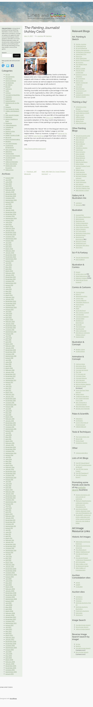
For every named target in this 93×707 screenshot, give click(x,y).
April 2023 (8, 247)
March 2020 (9, 319)
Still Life (78, 66)
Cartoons (8, 89)
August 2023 (9, 241)
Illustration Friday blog (83, 233)
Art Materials (9, 83)
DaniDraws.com (81, 243)
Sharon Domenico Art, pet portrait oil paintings (83, 497)
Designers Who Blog (82, 245)
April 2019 (8, 342)
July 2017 (8, 384)
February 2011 (9, 540)
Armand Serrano (81, 382)
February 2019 (9, 346)
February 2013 (9, 492)
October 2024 (10, 216)
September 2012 (10, 502)
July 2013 (8, 481)
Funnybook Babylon (82, 317)
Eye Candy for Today (12, 109)
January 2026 (9, 192)
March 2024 (9, 226)
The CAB (78, 372)
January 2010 (9, 567)
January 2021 (9, 299)
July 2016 (8, 409)
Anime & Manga (10, 81)
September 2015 (10, 429)
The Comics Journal (82, 313)
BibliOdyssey (80, 219)
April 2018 (8, 366)
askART (78, 585)
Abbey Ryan (80, 121)
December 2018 (10, 350)
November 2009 (10, 571)
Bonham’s (79, 599)
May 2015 (8, 437)
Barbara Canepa (81, 278)
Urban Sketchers (81, 58)
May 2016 (8, 413)
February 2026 (10, 190)
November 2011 (10, 522)
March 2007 (9, 635)
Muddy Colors (80, 349)
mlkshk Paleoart (81, 427)
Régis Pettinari (80, 158)
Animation (8, 79)
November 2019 (10, 328)
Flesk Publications (81, 276)
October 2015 (9, 427)
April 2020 (8, 317)
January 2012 (9, 518)
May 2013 (8, 486)
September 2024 (11, 218)
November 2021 (10, 279)
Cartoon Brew (80, 364)
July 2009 (8, 579)
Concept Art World (82, 370)
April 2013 (8, 488)
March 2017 (9, 392)
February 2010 (9, 565)
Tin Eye (78, 644)
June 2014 (8, 459)
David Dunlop (80, 89)
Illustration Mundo (81, 225)
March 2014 (9, 465)
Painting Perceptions (82, 50)
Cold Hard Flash (81, 368)
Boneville (79, 325)
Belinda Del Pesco (81, 162)
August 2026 (9, 178)
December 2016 (10, 398)
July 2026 (8, 180)
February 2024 (10, 228)
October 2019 (9, 330)
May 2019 (8, 340)
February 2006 (10, 662)
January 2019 (9, 348)
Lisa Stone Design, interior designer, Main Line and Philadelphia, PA (84, 511)
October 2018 (9, 354)
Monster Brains (81, 235)
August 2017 (9, 382)
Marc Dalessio (80, 144)
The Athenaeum (81, 550)
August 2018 (9, 358)
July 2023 (8, 243)
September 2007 (11, 623)
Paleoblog (79, 419)
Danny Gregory (81, 229)
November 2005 (10, 668)
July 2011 (8, 530)
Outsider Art (9, 127)
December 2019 (10, 326)
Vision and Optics (11, 164)
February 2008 (10, 613)
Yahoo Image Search (83, 629)
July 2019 (8, 336)
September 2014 (10, 453)
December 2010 (10, 544)
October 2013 (9, 475)
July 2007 (8, 627)
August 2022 (9, 261)
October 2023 (9, 237)
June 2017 (8, 386)
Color (7, 91)
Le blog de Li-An (81, 274)
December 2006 (10, 641)
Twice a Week (80, 180)
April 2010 (8, 560)
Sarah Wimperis (81, 182)
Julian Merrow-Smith (82, 113)
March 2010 (9, 563)
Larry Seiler (79, 146)
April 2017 (8, 390)
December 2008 (10, 593)
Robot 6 (78, 294)
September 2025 (11, 200)
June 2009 (8, 581)
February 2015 (9, 443)
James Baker (80, 319)
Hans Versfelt (80, 154)
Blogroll (7, 87)
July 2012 (8, 506)
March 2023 (9, 249)
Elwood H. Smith (81, 241)
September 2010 (10, 550)
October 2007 (10, 621)
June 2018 (8, 362)
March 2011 (8, 538)
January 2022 (9, 275)
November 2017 (10, 376)
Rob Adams (79, 184)
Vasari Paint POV (81, 54)
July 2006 (8, 652)
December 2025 (10, 194)
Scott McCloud (81, 311)
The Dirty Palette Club (83, 188)
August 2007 (9, 625)
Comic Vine (79, 298)
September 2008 (11, 599)
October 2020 (10, 305)
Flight (77, 308)
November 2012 (10, 498)
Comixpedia (80, 315)
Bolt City (78, 306)
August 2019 (9, 334)
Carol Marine (80, 119)
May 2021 (8, 291)
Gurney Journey (81, 44)
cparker (40, 36)
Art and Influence (81, 48)
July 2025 (8, 204)
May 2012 (8, 510)
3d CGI (7, 75)
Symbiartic (79, 421)
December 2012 (10, 496)
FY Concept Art (81, 374)
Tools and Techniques (12, 156)
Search (4, 53)
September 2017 (10, 380)
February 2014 (9, 467)
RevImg (78, 646)
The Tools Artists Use (82, 437)
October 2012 (9, 500)
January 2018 (9, 372)
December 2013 (10, 471)
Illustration (8, 117)
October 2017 (9, 378)
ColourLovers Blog (82, 453)
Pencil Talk (79, 439)
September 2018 (10, 356)
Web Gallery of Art (82, 564)
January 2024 (9, 230)
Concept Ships (81, 376)
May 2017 (8, 388)
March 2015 (9, 441)
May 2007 (8, 631)
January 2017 (9, 396)
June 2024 (8, 222)
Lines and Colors (6, 687)
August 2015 (9, 431)
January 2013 (9, 494)
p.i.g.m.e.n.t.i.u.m (81, 91)
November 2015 (10, 425)
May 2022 (8, 267)
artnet (78, 583)
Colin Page (79, 150)
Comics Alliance (81, 300)
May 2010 (8, 558)
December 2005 (10, 666)
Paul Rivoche (80, 329)
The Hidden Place (81, 64)
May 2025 (8, 208)
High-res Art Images (12, 115)
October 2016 (9, 403)
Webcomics (9, 170)
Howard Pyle (80, 215)
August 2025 (9, 202)
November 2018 (10, 352)
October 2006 (10, 646)
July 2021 (8, 287)
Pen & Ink (8, 137)
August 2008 (9, 601)
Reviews (8, 141)
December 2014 (10, 447)
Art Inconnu (79, 62)
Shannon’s (79, 615)
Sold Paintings (38, 136)
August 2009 (9, 577)
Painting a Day (10, 131)
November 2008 (10, 595)
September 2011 (10, 526)
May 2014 (8, 461)
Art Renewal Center (82, 566)
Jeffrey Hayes (80, 117)
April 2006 (8, 658)
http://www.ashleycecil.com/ (35, 149)
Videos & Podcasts (11, 162)
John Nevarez (80, 380)
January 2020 (9, 324)
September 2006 (11, 648)
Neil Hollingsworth (81, 138)
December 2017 (10, 374)
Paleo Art (8, 133)
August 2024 (9, 220)
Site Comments (10, 150)
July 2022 (8, 263)
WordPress (13, 698)
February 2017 (9, 394)
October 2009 (10, 573)
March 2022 (9, 271)
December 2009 (10, 569)
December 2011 (10, 520)
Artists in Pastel (81, 97)
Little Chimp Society (82, 227)
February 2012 (9, 516)
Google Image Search (83, 625)
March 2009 (9, 587)
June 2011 (8, 532)
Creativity (8, 97)
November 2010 (10, 546)
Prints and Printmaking (12, 139)
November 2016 (10, 400)
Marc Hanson (80, 140)
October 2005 (10, 670)
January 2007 (9, 639)
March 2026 (9, 188)
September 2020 (11, 307)
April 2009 (8, 585)
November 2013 (10, 473)
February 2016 (9, 419)
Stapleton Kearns (81, 148)
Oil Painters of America (83, 52)
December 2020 (10, 301)
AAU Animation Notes (83, 406)
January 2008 (9, 615)
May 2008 (8, 607)
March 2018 (9, 368)
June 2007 (8, 629)
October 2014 (9, 451)
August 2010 (9, 552)
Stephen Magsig (81, 174)
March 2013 (9, 490)
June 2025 (8, 206)
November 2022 (10, 257)
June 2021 (8, 289)
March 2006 (9, 660)
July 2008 (8, 603)
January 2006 (9, 664)
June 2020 (8, 313)
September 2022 (11, 259)
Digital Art (8, 99)
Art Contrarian (80, 79)
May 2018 (8, 364)
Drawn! (78, 272)
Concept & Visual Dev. (12, 95)
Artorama (79, 205)
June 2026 (8, 182)
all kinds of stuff (81, 386)
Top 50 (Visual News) (82, 463)
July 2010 (8, 554)
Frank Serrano (80, 172)
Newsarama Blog (81, 296)
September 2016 (10, 405)
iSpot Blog (79, 247)
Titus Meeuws (80, 156)
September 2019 (10, 332)
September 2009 (11, 575)
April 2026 (8, 186)
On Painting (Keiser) (82, 111)
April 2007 (8, 633)
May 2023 (8, 245)
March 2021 (9, 295)
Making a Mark (80, 68)
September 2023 (11, 239)
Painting (8, 129)
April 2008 (8, 609)
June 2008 (8, 605)
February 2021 (9, 297)
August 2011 (9, 528)
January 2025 (9, 210)
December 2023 (10, 232)
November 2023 (10, 234)
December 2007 (10, 617)
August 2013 (9, 479)
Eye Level (79, 87)
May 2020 (8, 315)
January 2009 (9, 591)
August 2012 (9, 504)
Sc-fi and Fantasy (11, 143)
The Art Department (82, 257)
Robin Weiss (80, 164)
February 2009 (10, 589)
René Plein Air (80, 160)
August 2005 (9, 674)
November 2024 (10, 214)
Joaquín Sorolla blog (82, 95)
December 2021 (10, 277)
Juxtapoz (79, 203)
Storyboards (9, 154)
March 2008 (9, 611)
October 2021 (9, 281)
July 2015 (8, 433)
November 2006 (10, 644)
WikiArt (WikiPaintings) (83, 552)
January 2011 (9, 542)
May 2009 (8, 583)
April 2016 (8, 415)
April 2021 (8, 293)
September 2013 (10, 477)
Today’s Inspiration (82, 223)
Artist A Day (79, 81)
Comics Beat (80, 292)
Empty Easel (80, 441)
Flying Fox (79, 56)
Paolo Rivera (80, 304)
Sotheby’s (79, 597)
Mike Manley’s (82, 190)
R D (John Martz (81, 231)
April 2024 (8, 224)
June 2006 (8, 654)
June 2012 (8, 508)
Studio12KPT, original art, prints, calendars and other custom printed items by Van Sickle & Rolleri (83, 519)
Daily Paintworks (81, 123)
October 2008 (10, 597)
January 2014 (9, 469)
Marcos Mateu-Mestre (83, 384)
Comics (8, 93)
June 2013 (8, 484)
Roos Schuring (80, 152)
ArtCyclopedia (80, 562)
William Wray (80, 170)
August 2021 (9, 285)
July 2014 (8, 457)
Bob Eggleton (80, 259)
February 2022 (10, 273)
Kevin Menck (80, 142)
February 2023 (10, 251)
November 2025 (10, 196)
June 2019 (8, 338)
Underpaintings (81, 46)
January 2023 (9, 253)
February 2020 (10, 321)
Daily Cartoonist (81, 331)
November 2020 (10, 303)
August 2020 (9, 309)
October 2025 (10, 198)
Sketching (8, 152)
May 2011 (8, 534)
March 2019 (9, 344)
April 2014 (8, 463)
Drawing (8, 107)
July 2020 (8, 311)
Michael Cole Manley (82, 186)
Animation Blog (81, 366)
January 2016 (9, 421)
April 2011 (8, 536)
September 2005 (11, 672)
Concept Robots (81, 378)
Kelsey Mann (80, 394)
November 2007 (10, 619)
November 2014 (10, 449)
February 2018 (9, 370)
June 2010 (8, 556)
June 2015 (8, 435)
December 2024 (10, 212)
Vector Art (8, 160)
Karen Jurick (80, 115)
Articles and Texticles (83, 409)
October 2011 (9, 524)
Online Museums (10, 125)
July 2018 (8, 360)
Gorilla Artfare (80, 351)
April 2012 (8, 512)
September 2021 (10, 283)
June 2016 (8, 411)
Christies (78, 601)
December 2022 (10, 255)
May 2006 (8, 656)
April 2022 (8, 269)
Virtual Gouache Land (83, 136)
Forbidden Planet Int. (82, 302)
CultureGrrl (79, 93)
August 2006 (9, 650)
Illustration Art (80, 221)
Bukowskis (79, 613)
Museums (8, 123)
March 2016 (9, 417)
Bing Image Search (82, 627)
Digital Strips (80, 337)
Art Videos (8, 85)
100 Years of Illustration (83, 217)
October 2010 (9, 548)
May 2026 (8, 184)
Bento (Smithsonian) (82, 60)
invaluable (79, 587)
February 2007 (10, 637)
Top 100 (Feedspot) (82, 473)
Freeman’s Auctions (82, 611)
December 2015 (10, 423)
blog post (49, 117)
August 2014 (9, 455)
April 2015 (8, 439)
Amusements (9, 77)
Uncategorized (10, 158)
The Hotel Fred (80, 327)
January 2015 (9, 445)
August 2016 (9, 407)
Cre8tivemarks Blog (82, 396)
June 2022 (8, 265)
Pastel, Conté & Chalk (12, 135)
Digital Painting (10, 101)
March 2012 (9, 514)
